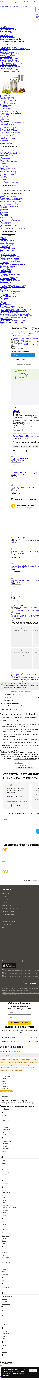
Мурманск (13, 1065)
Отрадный (5, 1274)
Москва (3, 1060)
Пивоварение (5, 222)
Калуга (4, 1195)
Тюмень (4, 1318)
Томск (4, 1313)
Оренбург (15, 1067)
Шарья (4, 1345)
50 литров (4, 216)
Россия (6, 1109)
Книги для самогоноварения (11, 131)
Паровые (3, 178)
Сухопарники (17, 63)
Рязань (4, 1290)
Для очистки (5, 107)
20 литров (4, 212)
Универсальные (6, 272)
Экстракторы (17, 60)
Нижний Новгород (25, 1065)
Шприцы (3, 163)
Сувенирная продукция (9, 134)
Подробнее (21, 378)
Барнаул (34, 1060)
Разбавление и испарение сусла (12, 320)
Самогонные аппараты (9, 29)
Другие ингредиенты (8, 255)
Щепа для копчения (8, 157)
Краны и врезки (6, 68)
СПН (10, 57)
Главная (14, 327)
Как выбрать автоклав (9, 185)
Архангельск (6, 1120)
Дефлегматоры (6, 63)
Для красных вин (6, 269)
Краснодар (33, 1062)
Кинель (4, 1198)
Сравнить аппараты (8, 44)
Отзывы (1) (17, 411)
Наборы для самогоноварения (12, 123)
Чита (3, 1339)
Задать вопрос (16, 542)
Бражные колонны (7, 52)
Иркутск (10, 1062)
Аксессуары (4, 121)
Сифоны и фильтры (7, 240)
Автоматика (4, 58)
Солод (2, 253)
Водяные (3, 179)
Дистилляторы (5, 31)
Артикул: (16, 343)
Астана (4, 1081)
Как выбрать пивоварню (10, 231)
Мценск (4, 1243)
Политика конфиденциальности (12, 992)
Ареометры (4, 116)
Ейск (3, 1169)
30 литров (4, 214)
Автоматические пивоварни (11, 227)
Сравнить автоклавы (8, 188)
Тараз (3, 1093)
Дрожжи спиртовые (7, 97)
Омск (3, 1271)
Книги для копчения (8, 171)
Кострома (5, 1210)
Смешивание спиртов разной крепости (15, 309)
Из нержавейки (6, 143)
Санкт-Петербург (13, 1060)
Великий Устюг (6, 1141)
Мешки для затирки (7, 243)
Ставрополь (4, 1070)
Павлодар (5, 1088)
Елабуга (4, 1174)
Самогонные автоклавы (9, 182)
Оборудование (6, 235)
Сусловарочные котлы (8, 225)
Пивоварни (4, 224)
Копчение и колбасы (8, 135)
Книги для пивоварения (9, 259)
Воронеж (4, 1154)
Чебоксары (5, 1334)
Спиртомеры (5, 115)
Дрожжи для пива (7, 250)
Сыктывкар (30, 1067)
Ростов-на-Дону (7, 1287)
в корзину (24, 337)
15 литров (4, 211)
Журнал (3, 303)
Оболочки (4, 166)
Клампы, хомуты (6, 66)
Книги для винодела (8, 279)
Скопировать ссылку (9, 709)
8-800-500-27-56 (27, 359)
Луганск (4, 1227)
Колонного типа (6, 32)
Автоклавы (4, 176)
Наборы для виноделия (9, 277)
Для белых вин (5, 271)
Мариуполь (5, 1236)
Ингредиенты (5, 95)
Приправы (4, 170)
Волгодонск (5, 1149)
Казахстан (7, 1076)
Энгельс (4, 1352)
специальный (26, 446)
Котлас (4, 1213)
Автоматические (6, 36)
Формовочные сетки (8, 168)
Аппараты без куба (7, 37)
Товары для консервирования (12, 200)
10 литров (4, 209)
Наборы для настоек (8, 100)
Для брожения (5, 105)
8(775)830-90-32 (33, 1041)
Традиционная (6, 158)
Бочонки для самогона (9, 206)
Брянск (4, 1134)
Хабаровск (19, 1070)
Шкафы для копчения (8, 152)
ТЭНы (16, 53)
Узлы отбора (5, 55)
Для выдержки (5, 108)
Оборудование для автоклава (11, 195)
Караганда (5, 1086)
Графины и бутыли (7, 124)
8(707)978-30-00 (33, 1037)
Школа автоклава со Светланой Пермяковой (16, 190)
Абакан (4, 1115)
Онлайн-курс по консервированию (13, 193)
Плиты (2, 110)
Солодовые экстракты (8, 248)
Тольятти (4, 1310)
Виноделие (4, 263)
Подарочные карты (7, 293)
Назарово (5, 1252)
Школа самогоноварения (10, 47)
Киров (26, 1062)
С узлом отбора (6, 34)
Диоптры (3, 61)
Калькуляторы (5, 304)
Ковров (4, 1203)
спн (37, 18)
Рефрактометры (6, 118)
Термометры (5, 119)
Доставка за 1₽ (20, 2)
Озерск (4, 1269)
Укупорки (3, 242)
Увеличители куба (7, 53)
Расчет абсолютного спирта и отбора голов (17, 315)
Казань (4, 1190)
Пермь (4, 1281)
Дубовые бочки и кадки (9, 204)
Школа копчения (7, 149)
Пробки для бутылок (8, 127)
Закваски (3, 288)
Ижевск (3, 1062)
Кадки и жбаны (6, 217)
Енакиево (5, 1177)
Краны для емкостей (8, 245)
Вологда (4, 1151)
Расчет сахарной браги (9, 312)
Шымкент (5, 1096)
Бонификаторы (6, 102)
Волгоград (5, 1146)
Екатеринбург (25, 1060)
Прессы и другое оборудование (12, 264)
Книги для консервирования (11, 201)
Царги (12, 55)
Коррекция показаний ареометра (13, 317)
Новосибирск (6, 1262)
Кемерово (18, 1062)
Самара (22, 1067)
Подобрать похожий (23, 355)
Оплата (29, 2)
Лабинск (4, 1222)
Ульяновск (5, 1324)
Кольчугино (5, 1205)
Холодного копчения (8, 140)
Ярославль (5, 1358)
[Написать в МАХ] (2, 325)
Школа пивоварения (8, 234)
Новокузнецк (5, 1067)
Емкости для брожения (9, 111)
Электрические (6, 181)
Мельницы (4, 237)
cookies (16, 1369)
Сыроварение (5, 282)
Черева (3, 165)
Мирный (4, 1238)
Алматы (4, 1078)
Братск (4, 1132)
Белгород (5, 1127)
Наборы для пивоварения (10, 256)
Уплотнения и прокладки (10, 69)
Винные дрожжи (6, 267)
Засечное (5, 1183)
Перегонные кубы (7, 49)
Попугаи (16, 66)
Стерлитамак (6, 1304)
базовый (16, 446)
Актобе (4, 1083)
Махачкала (4, 1065)
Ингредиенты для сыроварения (12, 287)
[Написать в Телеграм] (2, 324)
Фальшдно (14, 58)
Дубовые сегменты (7, 103)
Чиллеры (3, 239)
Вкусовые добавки (7, 99)
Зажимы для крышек (8, 196)
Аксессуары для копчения (10, 154)
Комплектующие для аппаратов (15, 49)
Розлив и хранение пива (9, 258)
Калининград (6, 1193)
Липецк (4, 1224)
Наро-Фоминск (6, 1255)
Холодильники (13, 61)
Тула (3, 1315)
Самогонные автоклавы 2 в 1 (11, 39)
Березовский (6, 1129)
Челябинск (5, 1336)
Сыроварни (4, 283)
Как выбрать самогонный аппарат (13, 42)
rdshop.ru (25, 430)
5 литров (3, 208)
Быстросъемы (5, 65)
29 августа (16, 464)
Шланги (14, 65)
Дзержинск (5, 1160)
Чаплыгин (5, 1331)
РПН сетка (4, 57)
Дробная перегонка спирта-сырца (13, 311)
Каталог (22, 327)
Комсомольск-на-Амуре (9, 1208)
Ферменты (4, 290)
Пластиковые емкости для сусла (12, 228)
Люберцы (5, 1229)
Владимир (5, 1144)
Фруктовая (4, 160)
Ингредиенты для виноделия (11, 274)
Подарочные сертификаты (10, 132)
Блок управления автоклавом (11, 198)
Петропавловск (7, 2)
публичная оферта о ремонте (11, 994)
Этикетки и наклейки (8, 129)
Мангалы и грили (6, 155)
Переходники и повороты (10, 71)
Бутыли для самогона (8, 126)
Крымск (4, 1215)
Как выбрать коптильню (10, 146)
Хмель (2, 251)
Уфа (12, 1070)
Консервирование (7, 174)
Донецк (4, 1163)
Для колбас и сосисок (8, 162)
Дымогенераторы (7, 150)
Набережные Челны (8, 1250)
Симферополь (6, 1301)
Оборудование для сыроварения (13, 285)
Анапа (4, 1118)
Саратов (4, 1299)
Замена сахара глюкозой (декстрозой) (15, 314)
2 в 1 (2, 142)
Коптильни (4, 137)
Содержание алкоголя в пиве (11, 322)
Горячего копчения (7, 139)
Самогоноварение (7, 28)
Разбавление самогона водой (11, 307)
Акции (5, 295)
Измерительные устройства (11, 113)
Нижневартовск (7, 1257)
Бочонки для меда (7, 219)
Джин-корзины (6, 60)
